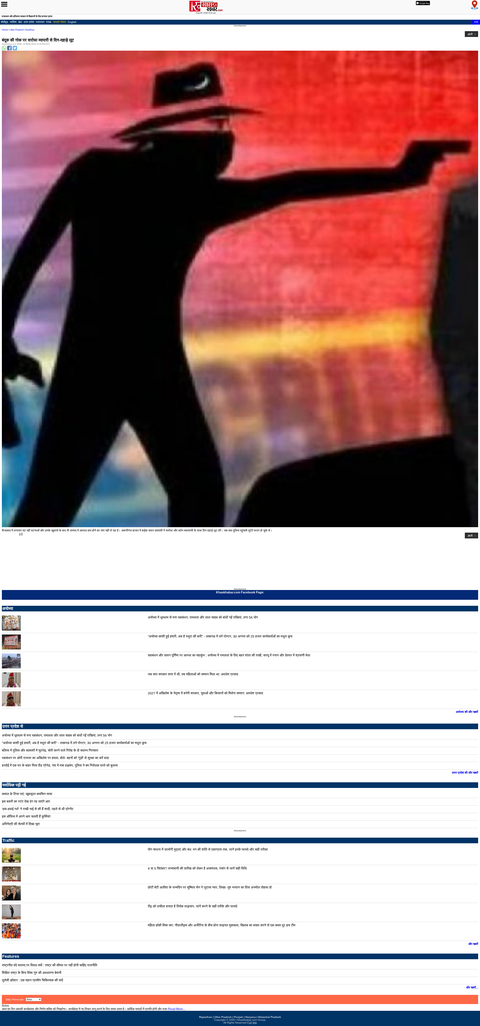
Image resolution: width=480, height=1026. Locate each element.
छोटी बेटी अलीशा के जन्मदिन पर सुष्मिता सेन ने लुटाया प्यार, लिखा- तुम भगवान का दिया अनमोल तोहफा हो (210, 887)
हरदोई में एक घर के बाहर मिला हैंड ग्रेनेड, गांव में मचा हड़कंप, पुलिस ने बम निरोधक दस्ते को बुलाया (60, 765)
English (72, 21)
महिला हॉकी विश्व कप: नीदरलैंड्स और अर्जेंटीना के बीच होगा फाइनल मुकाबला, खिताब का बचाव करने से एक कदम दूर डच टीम (221, 925)
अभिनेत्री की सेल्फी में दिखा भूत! (21, 824)
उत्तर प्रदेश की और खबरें (465, 772)
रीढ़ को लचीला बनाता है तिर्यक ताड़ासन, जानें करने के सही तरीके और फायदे (192, 906)
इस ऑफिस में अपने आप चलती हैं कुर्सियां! (26, 816)
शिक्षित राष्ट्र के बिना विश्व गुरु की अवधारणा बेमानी (31, 973)
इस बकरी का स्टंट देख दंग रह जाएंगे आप (26, 801)
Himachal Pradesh (269, 1017)
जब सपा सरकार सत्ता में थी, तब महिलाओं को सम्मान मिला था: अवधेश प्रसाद (193, 674)
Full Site (252, 1022)
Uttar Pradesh (17, 30)
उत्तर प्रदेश (29, 21)
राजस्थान (40, 21)
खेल (20, 21)
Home (5, 30)
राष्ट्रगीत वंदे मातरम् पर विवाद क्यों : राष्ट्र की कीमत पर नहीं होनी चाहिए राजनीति (49, 965)
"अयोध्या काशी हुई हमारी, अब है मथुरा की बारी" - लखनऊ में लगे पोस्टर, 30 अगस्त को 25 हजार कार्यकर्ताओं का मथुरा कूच (220, 636)
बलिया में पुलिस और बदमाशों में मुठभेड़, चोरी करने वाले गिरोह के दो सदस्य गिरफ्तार (50, 750)
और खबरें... (472, 987)
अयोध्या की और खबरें (467, 711)
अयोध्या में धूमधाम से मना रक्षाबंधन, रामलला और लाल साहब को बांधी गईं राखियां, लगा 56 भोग (203, 617)
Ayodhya (29, 30)
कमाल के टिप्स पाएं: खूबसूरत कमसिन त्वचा (27, 794)
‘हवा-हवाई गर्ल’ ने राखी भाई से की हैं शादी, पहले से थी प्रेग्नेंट (37, 809)
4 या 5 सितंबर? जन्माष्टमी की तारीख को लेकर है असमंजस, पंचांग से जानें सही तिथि (197, 868)
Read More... (176, 1009)
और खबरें (473, 944)
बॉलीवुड (4, 21)
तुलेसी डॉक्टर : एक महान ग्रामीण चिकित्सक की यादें (32, 980)
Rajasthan (205, 1017)
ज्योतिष (13, 21)
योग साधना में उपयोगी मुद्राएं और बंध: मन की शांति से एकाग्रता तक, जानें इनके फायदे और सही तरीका (208, 849)
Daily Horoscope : (16, 999)
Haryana (250, 1017)
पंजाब (48, 21)
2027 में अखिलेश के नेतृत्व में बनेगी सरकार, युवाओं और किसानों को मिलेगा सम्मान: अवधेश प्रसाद (205, 693)
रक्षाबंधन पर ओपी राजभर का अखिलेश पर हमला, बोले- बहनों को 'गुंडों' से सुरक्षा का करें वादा (55, 758)
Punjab (238, 1017)
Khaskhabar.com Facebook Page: (240, 592)
